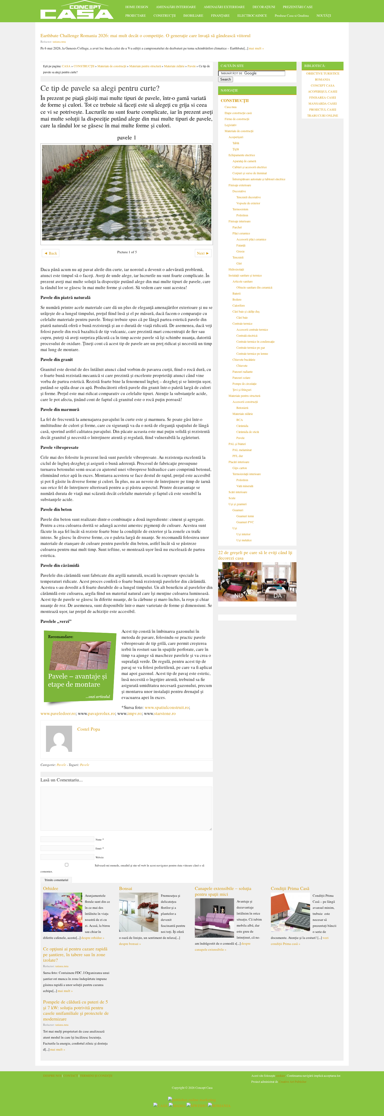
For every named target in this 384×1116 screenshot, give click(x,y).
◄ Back (50, 253)
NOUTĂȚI (324, 15)
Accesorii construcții (245, 401)
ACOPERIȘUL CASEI (322, 91)
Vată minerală (244, 486)
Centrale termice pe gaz (250, 347)
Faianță (240, 245)
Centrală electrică (246, 335)
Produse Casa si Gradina (292, 15)
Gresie (240, 251)
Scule (232, 498)
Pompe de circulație (244, 383)
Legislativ (231, 125)
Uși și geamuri (238, 504)
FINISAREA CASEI (322, 97)
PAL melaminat (242, 450)
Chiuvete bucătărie (243, 359)
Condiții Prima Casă (290, 888)
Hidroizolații (236, 269)
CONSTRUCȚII (165, 15)
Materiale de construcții (111, 66)
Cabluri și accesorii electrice (249, 167)
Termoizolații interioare (246, 474)
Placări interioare (239, 462)
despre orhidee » (92, 937)
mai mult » (256, 48)
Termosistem (240, 209)
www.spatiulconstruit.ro (167, 707)
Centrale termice (242, 323)
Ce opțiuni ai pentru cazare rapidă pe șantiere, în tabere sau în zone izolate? (75, 954)
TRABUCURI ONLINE (322, 115)
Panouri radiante (242, 371)
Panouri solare (241, 377)
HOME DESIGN (136, 6)
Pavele (192, 66)
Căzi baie (242, 317)
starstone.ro (165, 713)
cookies (280, 1075)
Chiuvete (241, 365)
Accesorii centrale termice (252, 329)
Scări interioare (238, 492)
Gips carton (239, 468)
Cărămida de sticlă (247, 432)
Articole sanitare (242, 281)
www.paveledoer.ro (57, 713)
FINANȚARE (220, 15)
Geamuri (237, 510)
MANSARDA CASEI (323, 103)
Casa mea (230, 107)
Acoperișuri (236, 137)
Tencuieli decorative (248, 197)
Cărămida (242, 426)
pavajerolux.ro (101, 713)
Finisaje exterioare (240, 185)
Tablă (235, 143)
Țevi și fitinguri (241, 389)
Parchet (237, 227)
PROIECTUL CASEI (322, 109)
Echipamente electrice (242, 155)
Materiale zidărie (174, 66)
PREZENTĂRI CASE (298, 6)
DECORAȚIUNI (264, 6)
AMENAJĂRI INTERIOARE (176, 6)
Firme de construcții (237, 119)
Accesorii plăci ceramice (251, 239)
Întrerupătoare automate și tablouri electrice (258, 179)
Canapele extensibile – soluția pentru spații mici (223, 891)
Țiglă (235, 149)
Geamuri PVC (245, 522)
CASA (66, 66)
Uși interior (243, 534)
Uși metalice (244, 540)
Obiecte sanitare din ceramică (254, 287)
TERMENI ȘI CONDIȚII (96, 1075)
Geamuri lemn (245, 516)
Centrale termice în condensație (255, 341)
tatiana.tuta (59, 41)
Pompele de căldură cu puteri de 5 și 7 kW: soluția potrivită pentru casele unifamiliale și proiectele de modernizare (76, 1010)
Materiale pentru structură (145, 66)
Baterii (236, 293)
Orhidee (50, 888)
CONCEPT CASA (323, 85)
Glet (239, 263)
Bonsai (125, 888)
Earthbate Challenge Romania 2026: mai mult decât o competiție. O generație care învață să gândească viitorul (145, 35)
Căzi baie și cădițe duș (246, 311)
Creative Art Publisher (292, 1081)
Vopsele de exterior (248, 203)
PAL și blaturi (237, 444)
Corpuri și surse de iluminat (249, 173)
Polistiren (242, 215)
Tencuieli (237, 257)
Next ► (203, 253)
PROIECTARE (135, 15)
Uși (234, 528)
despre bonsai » (130, 943)
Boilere (236, 299)
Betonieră (242, 407)
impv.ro (134, 713)
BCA (239, 420)
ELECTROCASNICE (252, 15)
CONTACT (70, 1075)
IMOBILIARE (193, 15)
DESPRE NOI (52, 1075)
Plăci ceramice (241, 233)
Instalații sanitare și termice (245, 275)
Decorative (239, 191)
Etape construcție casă (238, 113)
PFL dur (237, 456)
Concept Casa (79, 11)
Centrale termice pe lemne (252, 353)
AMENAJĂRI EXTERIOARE (224, 6)
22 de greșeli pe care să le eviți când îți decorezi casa (255, 555)
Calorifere (238, 305)
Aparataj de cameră (244, 161)
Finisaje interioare (240, 221)
